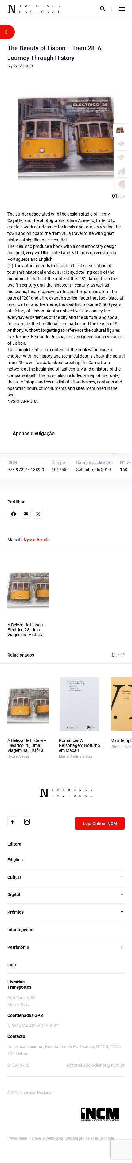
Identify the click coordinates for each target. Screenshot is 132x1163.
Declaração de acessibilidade (90, 1138)
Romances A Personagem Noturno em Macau (79, 745)
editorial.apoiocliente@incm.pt (96, 1065)
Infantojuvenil (21, 929)
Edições (15, 859)
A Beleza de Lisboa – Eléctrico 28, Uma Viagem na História (27, 630)
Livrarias (16, 981)
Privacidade (17, 1138)
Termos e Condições (46, 1138)
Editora (14, 844)
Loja (11, 964)
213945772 (18, 1065)
